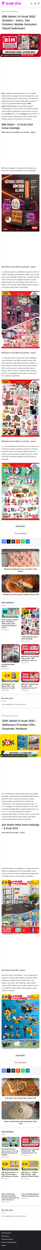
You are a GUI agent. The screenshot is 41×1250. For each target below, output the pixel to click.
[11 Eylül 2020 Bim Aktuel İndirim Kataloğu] (30, 621)
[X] (9, 541)
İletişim (3, 1245)
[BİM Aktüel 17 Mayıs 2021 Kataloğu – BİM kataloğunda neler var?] (30, 677)
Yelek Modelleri (6, 1233)
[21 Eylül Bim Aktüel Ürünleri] (11, 653)
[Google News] (20, 533)
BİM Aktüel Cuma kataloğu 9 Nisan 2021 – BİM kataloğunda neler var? (30, 658)
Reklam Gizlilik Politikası (9, 1242)
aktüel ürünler (15, 114)
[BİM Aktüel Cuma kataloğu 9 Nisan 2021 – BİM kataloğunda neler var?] (30, 649)
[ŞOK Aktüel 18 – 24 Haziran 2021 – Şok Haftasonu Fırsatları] (11, 677)
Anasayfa (6, 11)
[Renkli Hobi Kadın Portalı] (12, 3)
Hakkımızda (5, 1236)
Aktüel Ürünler (14, 11)
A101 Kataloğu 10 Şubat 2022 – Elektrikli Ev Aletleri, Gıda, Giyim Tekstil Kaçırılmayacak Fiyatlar (10, 623)
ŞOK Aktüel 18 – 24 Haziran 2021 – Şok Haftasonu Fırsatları (8, 686)
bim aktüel (21, 526)
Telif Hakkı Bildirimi (7, 1239)
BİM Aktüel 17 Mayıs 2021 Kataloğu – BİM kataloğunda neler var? (30, 686)
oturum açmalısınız (20, 704)
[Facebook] (4, 541)
